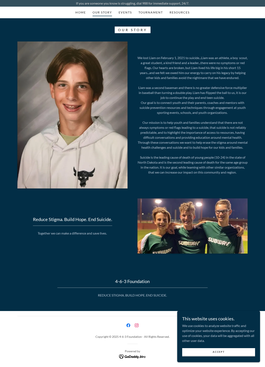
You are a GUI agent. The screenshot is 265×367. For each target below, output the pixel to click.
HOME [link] (80, 12)
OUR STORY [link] (102, 12)
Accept (218, 351)
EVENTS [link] (125, 12)
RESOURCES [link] (180, 12)
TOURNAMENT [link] (151, 12)
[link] (128, 325)
